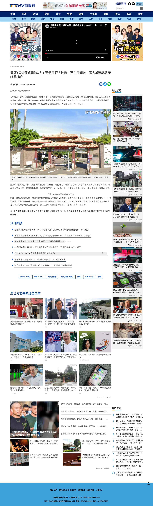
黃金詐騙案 (52, 277)
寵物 (81, 19)
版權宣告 (73, 490)
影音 (129, 14)
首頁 (12, 14)
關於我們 (53, 490)
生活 (117, 14)
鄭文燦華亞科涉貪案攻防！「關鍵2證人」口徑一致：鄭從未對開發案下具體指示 (61, 323)
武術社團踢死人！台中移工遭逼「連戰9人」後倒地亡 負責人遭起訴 (25, 356)
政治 (35, 14)
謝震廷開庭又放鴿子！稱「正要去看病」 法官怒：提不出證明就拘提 (44, 442)
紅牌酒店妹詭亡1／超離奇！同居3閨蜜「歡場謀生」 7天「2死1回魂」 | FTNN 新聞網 (84, 419)
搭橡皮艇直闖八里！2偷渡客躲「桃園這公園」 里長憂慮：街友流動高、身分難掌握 (61, 389)
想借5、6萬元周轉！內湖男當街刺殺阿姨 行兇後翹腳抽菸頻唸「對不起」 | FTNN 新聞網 (84, 426)
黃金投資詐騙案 (67, 277)
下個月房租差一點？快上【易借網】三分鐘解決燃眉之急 (39, 241)
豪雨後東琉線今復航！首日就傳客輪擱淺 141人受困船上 (95, 323)
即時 (24, 14)
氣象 (120, 19)
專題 (106, 14)
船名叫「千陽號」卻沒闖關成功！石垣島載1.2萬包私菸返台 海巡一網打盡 (84, 411)
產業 (91, 19)
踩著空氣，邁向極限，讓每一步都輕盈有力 (95, 356)
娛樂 (69, 14)
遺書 (79, 277)
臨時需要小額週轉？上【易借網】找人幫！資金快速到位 (25, 389)
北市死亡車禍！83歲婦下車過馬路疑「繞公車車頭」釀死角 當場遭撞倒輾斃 (84, 404)
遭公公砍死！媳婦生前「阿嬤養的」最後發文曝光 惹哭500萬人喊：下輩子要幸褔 (61, 356)
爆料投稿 (90, 490)
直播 (140, 14)
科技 (62, 19)
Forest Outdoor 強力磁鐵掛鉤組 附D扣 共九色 (35, 253)
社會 (58, 14)
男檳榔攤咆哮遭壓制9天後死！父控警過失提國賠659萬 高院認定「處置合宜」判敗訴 (96, 456)
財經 (47, 14)
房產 (100, 19)
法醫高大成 (89, 277)
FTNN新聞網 (14, 66)
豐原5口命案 (25, 277)
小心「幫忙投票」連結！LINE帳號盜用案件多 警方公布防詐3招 (95, 389)
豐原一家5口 (39, 277)
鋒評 (81, 14)
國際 (33, 19)
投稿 (129, 19)
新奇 (72, 19)
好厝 (139, 19)
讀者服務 (81, 490)
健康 (110, 19)
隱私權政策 (63, 490)
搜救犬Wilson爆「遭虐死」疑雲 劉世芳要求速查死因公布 (26, 323)
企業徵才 (99, 490)
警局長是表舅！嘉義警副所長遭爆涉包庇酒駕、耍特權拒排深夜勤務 (44, 456)
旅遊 (52, 19)
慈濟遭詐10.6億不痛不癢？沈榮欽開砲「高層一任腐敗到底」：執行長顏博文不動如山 (84, 434)
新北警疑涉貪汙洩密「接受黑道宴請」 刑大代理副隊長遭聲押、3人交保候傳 (96, 442)
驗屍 (99, 277)
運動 (43, 19)
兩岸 (24, 19)
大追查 (93, 14)
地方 (14, 19)
